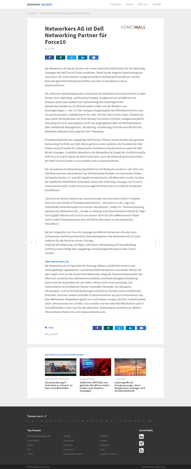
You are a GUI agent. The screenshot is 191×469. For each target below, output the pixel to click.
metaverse (104, 445)
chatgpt (103, 440)
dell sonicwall (51, 334)
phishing (104, 436)
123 (149, 420)
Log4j (102, 449)
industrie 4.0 (69, 449)
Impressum (160, 466)
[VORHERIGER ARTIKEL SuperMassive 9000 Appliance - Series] (31, 242)
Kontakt (157, 4)
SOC (29, 449)
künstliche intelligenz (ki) (39, 436)
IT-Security (115, 4)
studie (30, 453)
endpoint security (108, 453)
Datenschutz (147, 466)
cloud (30, 445)
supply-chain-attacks (73, 453)
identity (67, 436)
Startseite (31, 13)
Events (129, 4)
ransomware (33, 440)
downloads (68, 440)
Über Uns (143, 4)
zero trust (68, 445)
